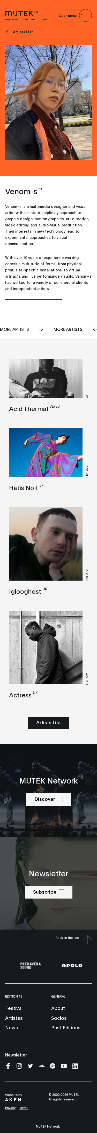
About (58, 1008)
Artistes (14, 1018)
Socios (59, 1018)
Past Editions (65, 1027)
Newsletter (16, 1054)
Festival (14, 1008)
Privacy (10, 1107)
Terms (23, 1107)
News (11, 1027)
